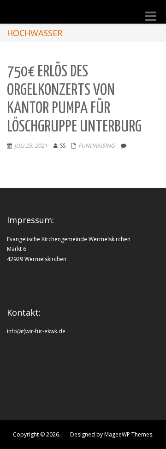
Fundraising (96, 146)
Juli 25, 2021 (30, 146)
